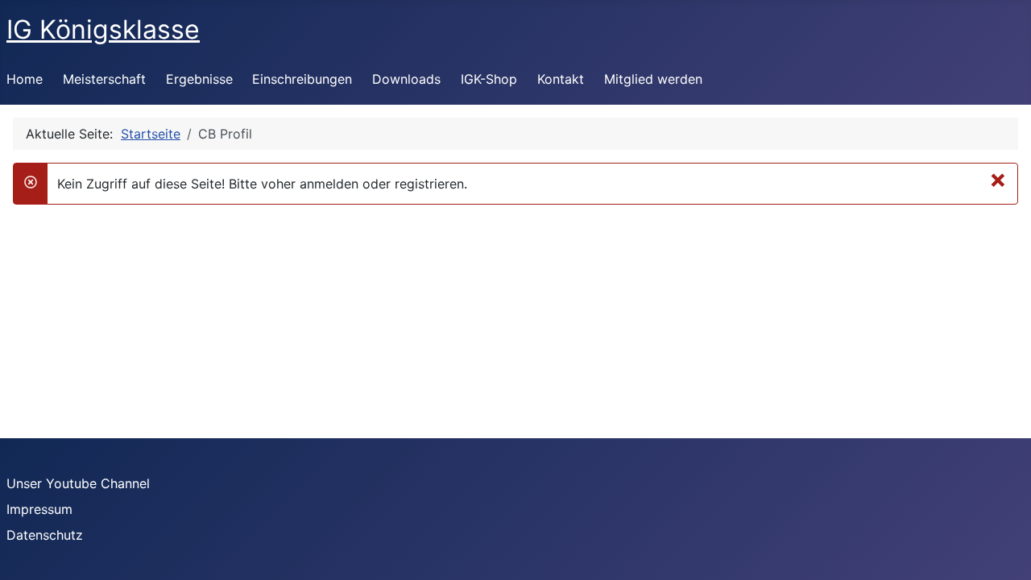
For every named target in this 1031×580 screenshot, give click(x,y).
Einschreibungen (302, 79)
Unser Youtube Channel (78, 483)
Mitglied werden (653, 79)
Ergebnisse (199, 79)
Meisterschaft (104, 79)
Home (24, 79)
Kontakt (560, 79)
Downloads (406, 79)
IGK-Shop (489, 79)
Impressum (39, 509)
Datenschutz (44, 535)
